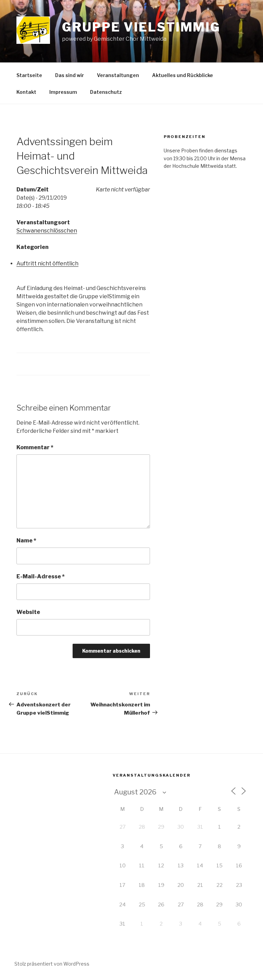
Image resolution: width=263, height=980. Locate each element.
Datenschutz (106, 92)
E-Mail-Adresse (40, 576)
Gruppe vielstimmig (141, 27)
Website (28, 612)
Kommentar (34, 447)
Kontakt (26, 92)
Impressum (63, 92)
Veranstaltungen (118, 75)
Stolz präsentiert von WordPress (51, 964)
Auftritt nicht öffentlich (47, 263)
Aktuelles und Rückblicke (182, 75)
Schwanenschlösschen (46, 230)
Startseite (29, 75)
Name (26, 540)
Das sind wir (69, 75)
